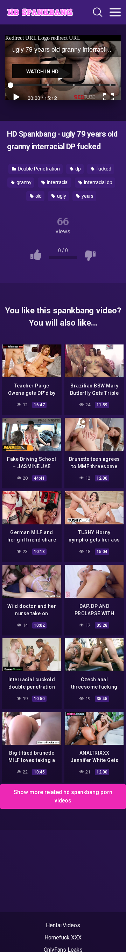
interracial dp (97, 182)
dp (77, 169)
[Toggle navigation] (115, 12)
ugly (61, 196)
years (87, 196)
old (38, 196)
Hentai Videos (63, 925)
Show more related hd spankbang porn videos (63, 796)
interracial (57, 182)
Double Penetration (38, 169)
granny (23, 182)
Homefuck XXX (62, 937)
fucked (103, 169)
